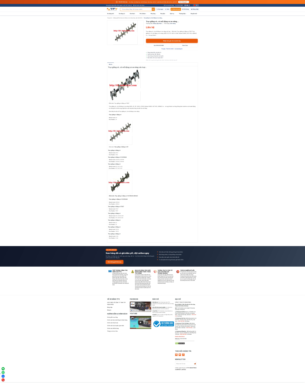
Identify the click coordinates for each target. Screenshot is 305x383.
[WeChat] (3, 368)
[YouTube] (187, 5)
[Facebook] (185, 5)
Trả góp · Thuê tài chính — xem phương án (171, 48)
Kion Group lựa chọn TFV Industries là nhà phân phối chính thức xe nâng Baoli (163, 304)
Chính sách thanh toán (112, 322)
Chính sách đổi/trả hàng (113, 328)
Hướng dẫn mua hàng (112, 317)
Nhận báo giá (176, 9)
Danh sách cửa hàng (139, 5)
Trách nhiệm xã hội (187, 270)
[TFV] (112, 9)
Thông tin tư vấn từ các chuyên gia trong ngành (165, 272)
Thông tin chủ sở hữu (112, 331)
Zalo (168, 9)
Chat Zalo (185, 45)
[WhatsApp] (3, 372)
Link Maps (179, 316)
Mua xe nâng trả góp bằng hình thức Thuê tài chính (143, 272)
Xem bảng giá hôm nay (114, 262)
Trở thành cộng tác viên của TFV (120, 271)
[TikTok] (189, 5)
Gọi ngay (160, 9)
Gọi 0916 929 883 (159, 45)
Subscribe (195, 364)
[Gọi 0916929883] (3, 379)
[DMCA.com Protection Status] (180, 343)
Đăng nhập (195, 9)
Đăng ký (109, 310)
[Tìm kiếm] (153, 9)
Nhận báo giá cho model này (172, 41)
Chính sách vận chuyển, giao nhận (115, 325)
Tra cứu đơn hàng (169, 5)
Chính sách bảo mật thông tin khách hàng (117, 320)
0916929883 (179, 5)
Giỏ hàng (186, 9)
